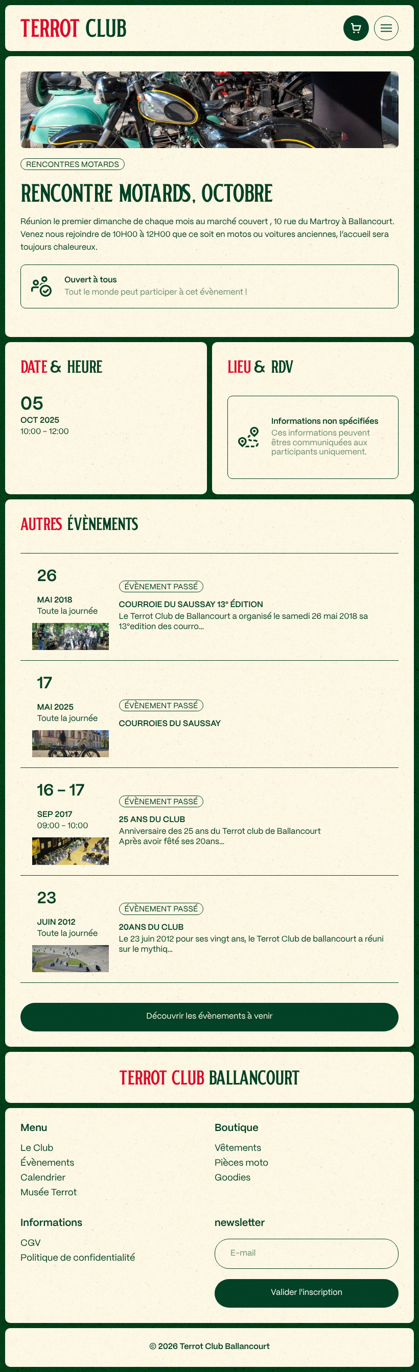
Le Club (36, 1148)
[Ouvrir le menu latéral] (386, 28)
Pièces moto (241, 1163)
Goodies (232, 1178)
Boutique (237, 1128)
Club (73, 27)
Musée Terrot (48, 1193)
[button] (356, 28)
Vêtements (238, 1148)
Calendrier (42, 1178)
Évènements (47, 1163)
